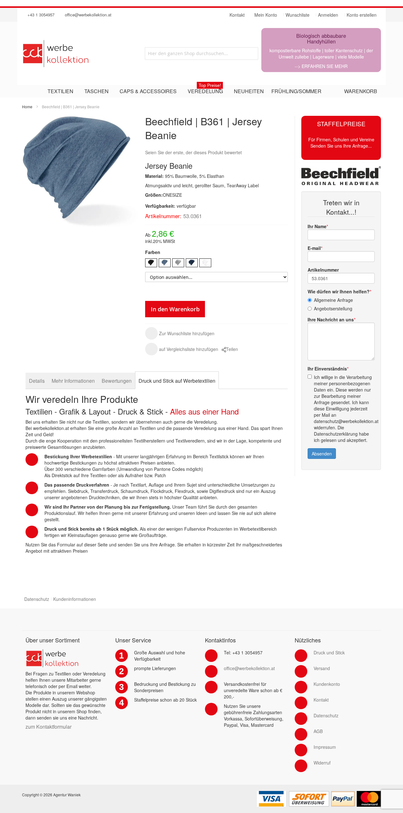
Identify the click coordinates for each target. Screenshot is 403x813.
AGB (318, 731)
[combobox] (201, 53)
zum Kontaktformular (48, 726)
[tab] (37, 381)
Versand (322, 668)
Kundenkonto (327, 684)
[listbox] (216, 263)
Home (27, 106)
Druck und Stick (329, 652)
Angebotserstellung (333, 308)
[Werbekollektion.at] (78, 53)
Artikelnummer (323, 270)
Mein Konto (265, 15)
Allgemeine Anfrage (333, 300)
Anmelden (328, 15)
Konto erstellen (362, 15)
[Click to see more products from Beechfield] (341, 175)
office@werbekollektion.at (88, 15)
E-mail (314, 248)
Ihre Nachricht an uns (331, 319)
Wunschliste (297, 15)
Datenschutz (36, 599)
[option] (151, 262)
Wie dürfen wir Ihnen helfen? (339, 291)
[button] (179, 333)
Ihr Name (317, 226)
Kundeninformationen (74, 599)
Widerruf (322, 762)
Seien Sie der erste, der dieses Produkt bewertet (193, 152)
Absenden (322, 453)
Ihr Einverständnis (327, 368)
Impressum (325, 747)
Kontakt (321, 700)
